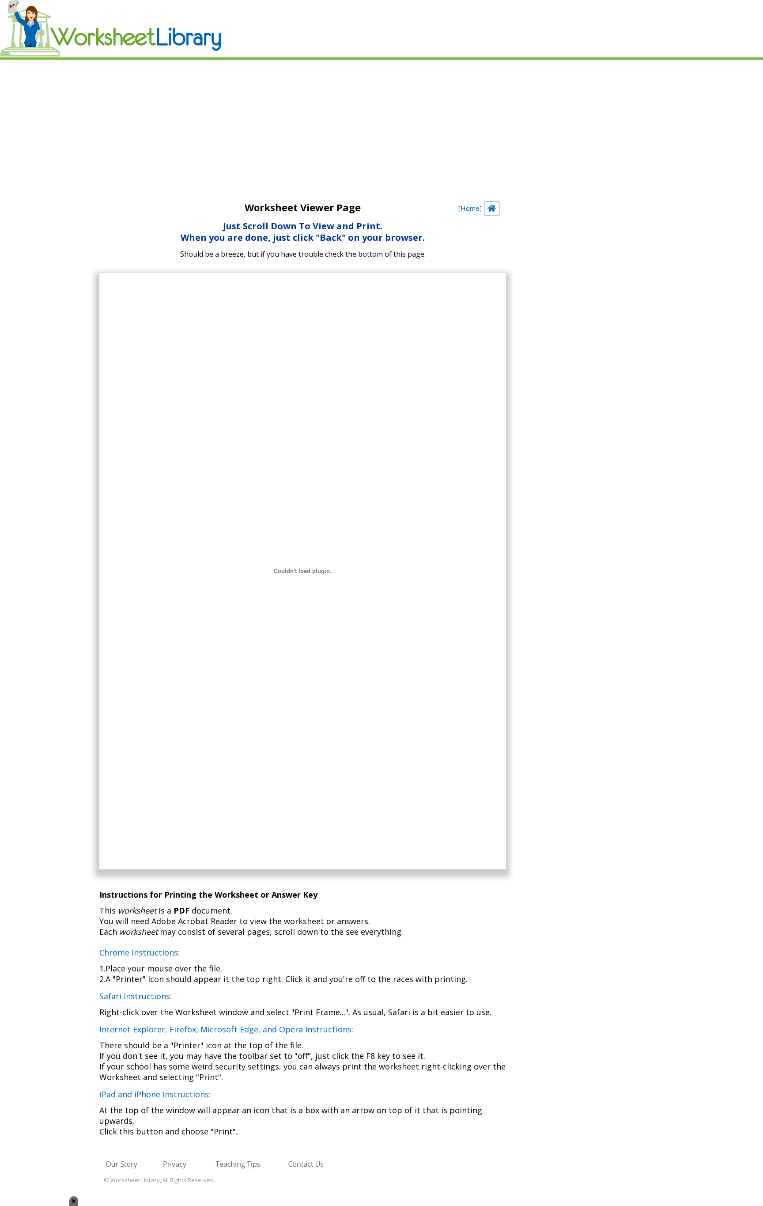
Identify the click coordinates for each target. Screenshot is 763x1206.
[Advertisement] (381, 126)
